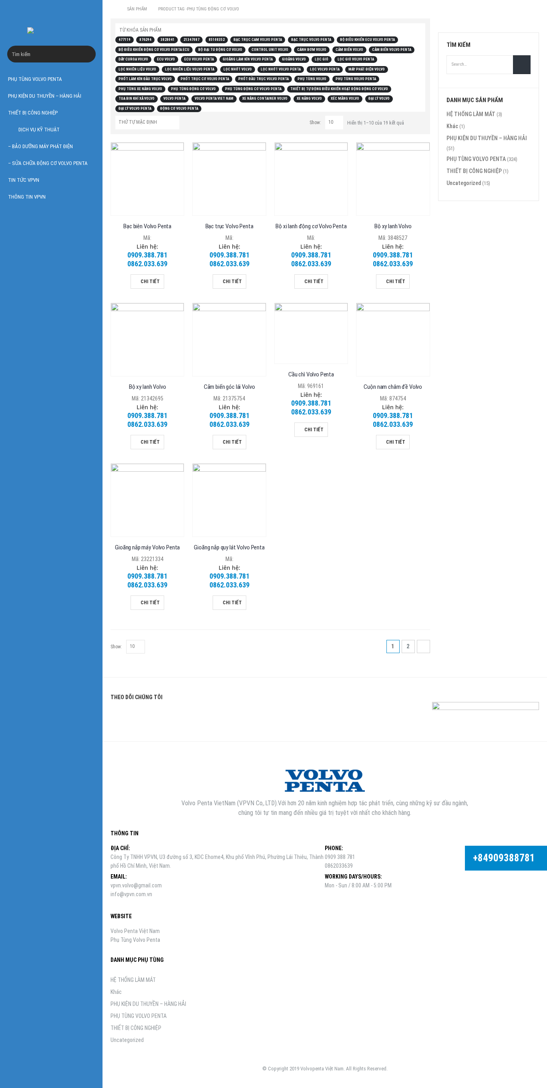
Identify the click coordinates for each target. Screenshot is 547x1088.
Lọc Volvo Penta (325, 69)
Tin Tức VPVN (23, 180)
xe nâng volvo (309, 99)
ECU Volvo (166, 59)
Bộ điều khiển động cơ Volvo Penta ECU (154, 50)
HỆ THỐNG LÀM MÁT (470, 114)
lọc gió (321, 59)
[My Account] (86, 10)
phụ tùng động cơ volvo (193, 89)
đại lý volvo (379, 99)
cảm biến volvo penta (391, 50)
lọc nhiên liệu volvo (137, 69)
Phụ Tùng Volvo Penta (135, 940)
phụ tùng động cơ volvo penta (253, 89)
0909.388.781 (147, 255)
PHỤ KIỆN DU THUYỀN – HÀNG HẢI (44, 96)
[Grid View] (412, 121)
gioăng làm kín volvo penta (248, 59)
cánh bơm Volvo (311, 50)
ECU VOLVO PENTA (199, 59)
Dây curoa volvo (133, 59)
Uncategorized (463, 183)
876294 (145, 40)
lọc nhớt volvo (237, 69)
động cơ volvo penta (179, 109)
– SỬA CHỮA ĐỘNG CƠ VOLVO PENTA (48, 163)
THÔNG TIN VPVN (27, 197)
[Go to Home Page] (113, 9)
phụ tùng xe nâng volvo (140, 89)
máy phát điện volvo (366, 69)
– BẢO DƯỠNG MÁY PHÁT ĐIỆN (40, 146)
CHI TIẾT (150, 281)
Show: (315, 122)
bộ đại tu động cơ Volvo (220, 50)
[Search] (89, 54)
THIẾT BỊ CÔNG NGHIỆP (33, 113)
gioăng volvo (294, 59)
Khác (452, 126)
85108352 (217, 40)
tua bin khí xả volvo (137, 99)
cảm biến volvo (349, 50)
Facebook (119, 716)
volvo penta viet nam (214, 99)
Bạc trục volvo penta (311, 40)
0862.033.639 (147, 263)
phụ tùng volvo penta (356, 79)
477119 (125, 40)
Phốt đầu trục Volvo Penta (263, 79)
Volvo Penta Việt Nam (135, 931)
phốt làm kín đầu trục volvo (145, 79)
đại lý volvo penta (135, 109)
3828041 (168, 40)
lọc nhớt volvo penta (281, 69)
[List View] (421, 121)
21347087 (191, 40)
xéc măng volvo (345, 99)
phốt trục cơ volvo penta (205, 79)
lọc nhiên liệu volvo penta (189, 69)
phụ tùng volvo (312, 79)
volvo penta (174, 99)
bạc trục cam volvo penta (257, 40)
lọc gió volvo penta (356, 59)
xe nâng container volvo (265, 99)
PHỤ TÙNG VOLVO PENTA (35, 79)
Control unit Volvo (269, 50)
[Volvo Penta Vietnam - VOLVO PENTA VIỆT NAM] (51, 30)
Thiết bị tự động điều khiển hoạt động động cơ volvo (339, 89)
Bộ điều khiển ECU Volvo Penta (367, 40)
